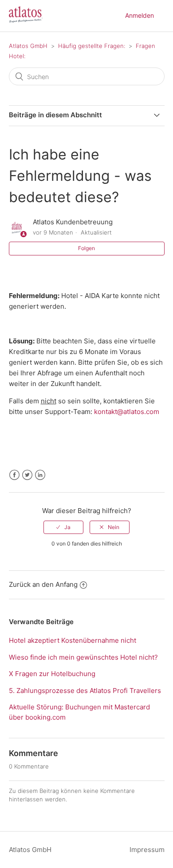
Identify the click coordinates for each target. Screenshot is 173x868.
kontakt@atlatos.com (126, 411)
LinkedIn (40, 475)
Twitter (27, 475)
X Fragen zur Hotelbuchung (52, 673)
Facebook (14, 475)
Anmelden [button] (139, 15)
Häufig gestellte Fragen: (91, 45)
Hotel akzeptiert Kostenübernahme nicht (72, 640)
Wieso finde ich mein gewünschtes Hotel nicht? (83, 657)
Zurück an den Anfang (43, 584)
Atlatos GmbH (28, 45)
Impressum (147, 849)
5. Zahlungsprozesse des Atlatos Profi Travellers (85, 690)
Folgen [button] (86, 248)
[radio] (63, 527)
